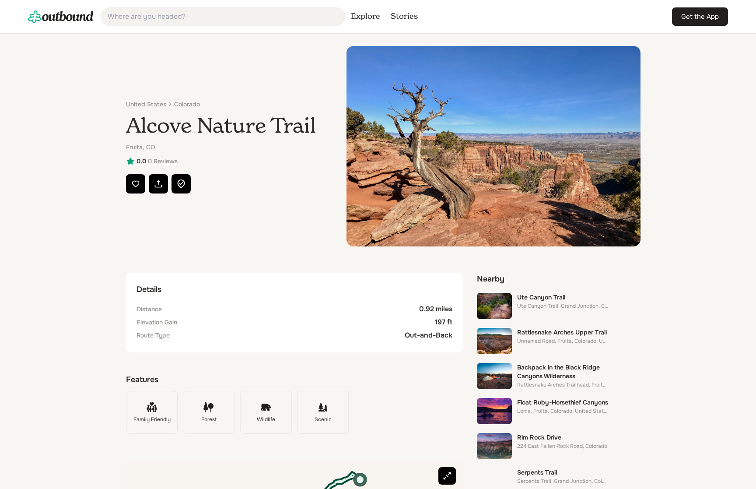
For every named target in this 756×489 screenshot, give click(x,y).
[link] (61, 16)
